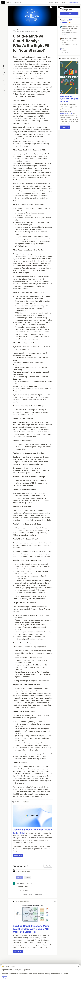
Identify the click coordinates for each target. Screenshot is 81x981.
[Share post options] (3, 90)
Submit (19, 877)
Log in (63, 2)
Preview (27, 877)
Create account (73, 2)
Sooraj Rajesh (21, 883)
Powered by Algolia (52, 2)
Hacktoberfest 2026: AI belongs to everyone (69, 98)
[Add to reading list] (3, 79)
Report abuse (38, 894)
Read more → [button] (18, 855)
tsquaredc (25, 30)
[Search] (8, 2)
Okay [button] (4, 978)
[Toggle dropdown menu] (51, 801)
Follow (69, 13)
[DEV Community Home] (3, 2)
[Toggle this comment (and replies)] (14, 886)
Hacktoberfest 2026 (66, 113)
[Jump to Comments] (3, 73)
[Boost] (3, 84)
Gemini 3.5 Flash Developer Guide (32, 829)
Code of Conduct (27, 894)
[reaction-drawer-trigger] (4, 66)
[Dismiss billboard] (79, 966)
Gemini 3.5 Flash (19, 833)
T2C (18, 30)
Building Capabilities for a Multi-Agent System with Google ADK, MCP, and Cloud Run (31, 929)
